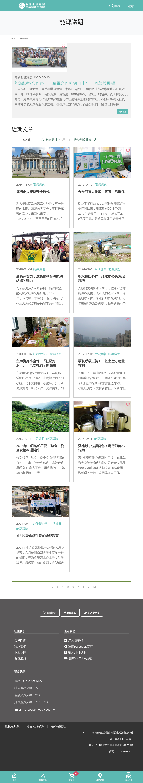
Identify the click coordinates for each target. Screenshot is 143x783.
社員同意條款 (35, 726)
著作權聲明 (58, 726)
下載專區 (20, 652)
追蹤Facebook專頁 (80, 646)
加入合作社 (93, 612)
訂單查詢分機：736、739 (31, 702)
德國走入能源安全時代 (33, 192)
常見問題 (20, 640)
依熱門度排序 (84, 139)
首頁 (13, 38)
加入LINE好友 (76, 652)
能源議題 (24, 38)
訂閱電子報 (75, 640)
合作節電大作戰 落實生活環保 (101, 192)
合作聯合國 (40, 523)
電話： (18, 681)
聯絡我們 (20, 646)
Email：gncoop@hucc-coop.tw (34, 709)
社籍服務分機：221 (27, 688)
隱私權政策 (12, 726)
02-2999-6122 (28, 681)
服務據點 (71, 612)
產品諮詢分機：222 (27, 695)
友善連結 (20, 658)
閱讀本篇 (122, 111)
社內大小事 (40, 354)
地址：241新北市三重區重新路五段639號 (111, 745)
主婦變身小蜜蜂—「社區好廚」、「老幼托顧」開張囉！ (38, 363)
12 (94, 586)
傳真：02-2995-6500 (121, 751)
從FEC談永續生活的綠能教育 (37, 536)
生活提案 (101, 269)
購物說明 (51, 612)
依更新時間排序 (50, 139)
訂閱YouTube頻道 (80, 658)
